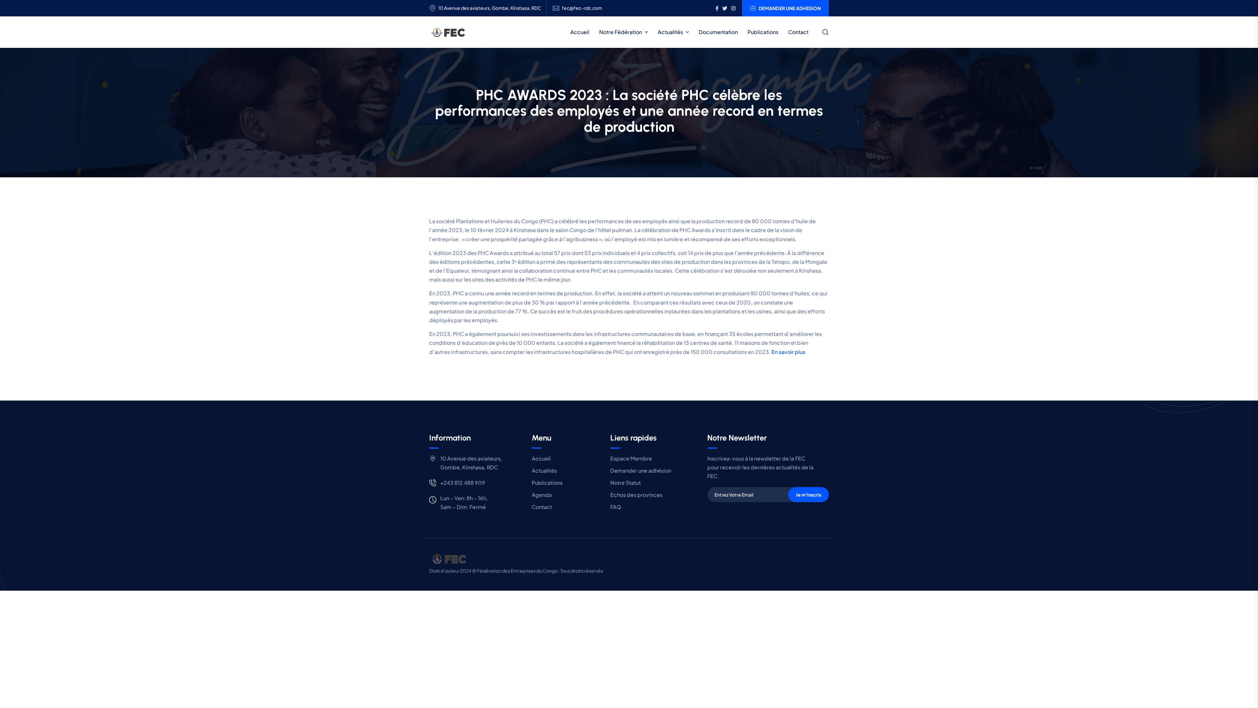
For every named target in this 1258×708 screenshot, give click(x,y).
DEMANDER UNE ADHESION (790, 8)
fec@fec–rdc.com (582, 8)
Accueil (579, 32)
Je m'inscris (808, 495)
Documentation (718, 32)
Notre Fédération (620, 32)
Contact (798, 32)
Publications (763, 32)
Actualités (670, 32)
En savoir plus (788, 351)
